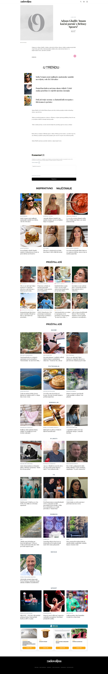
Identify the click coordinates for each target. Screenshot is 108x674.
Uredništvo (49, 667)
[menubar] (84, 2)
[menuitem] (84, 2)
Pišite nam (36, 667)
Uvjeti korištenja (42, 667)
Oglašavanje (63, 667)
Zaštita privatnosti (56, 667)
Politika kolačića (70, 667)
